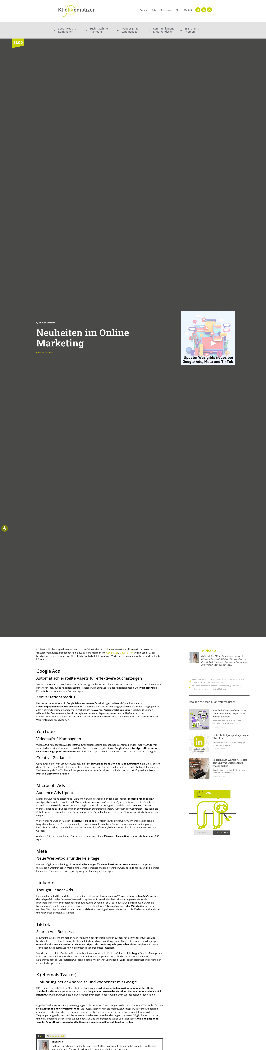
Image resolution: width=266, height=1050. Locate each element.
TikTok (129, 652)
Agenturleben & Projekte (203, 679)
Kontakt (188, 10)
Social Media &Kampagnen (67, 30)
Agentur (144, 10)
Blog (178, 10)
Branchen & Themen (192, 30)
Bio (41, 1036)
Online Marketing (208, 689)
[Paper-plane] (203, 9)
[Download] (209, 9)
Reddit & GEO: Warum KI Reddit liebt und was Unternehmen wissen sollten (230, 762)
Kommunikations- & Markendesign (164, 30)
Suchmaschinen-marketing (100, 30)
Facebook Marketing (220, 685)
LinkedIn (195, 689)
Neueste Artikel (56, 1036)
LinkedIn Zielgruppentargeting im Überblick (231, 736)
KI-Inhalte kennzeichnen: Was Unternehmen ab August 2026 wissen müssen (229, 713)
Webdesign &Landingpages (130, 30)
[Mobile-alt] (197, 9)
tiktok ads (221, 689)
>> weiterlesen (219, 727)
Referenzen (166, 10)
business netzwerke (201, 685)
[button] (70, 30)
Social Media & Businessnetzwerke (207, 682)
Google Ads (112, 652)
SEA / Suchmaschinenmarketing (230, 679)
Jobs (154, 10)
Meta (122, 652)
